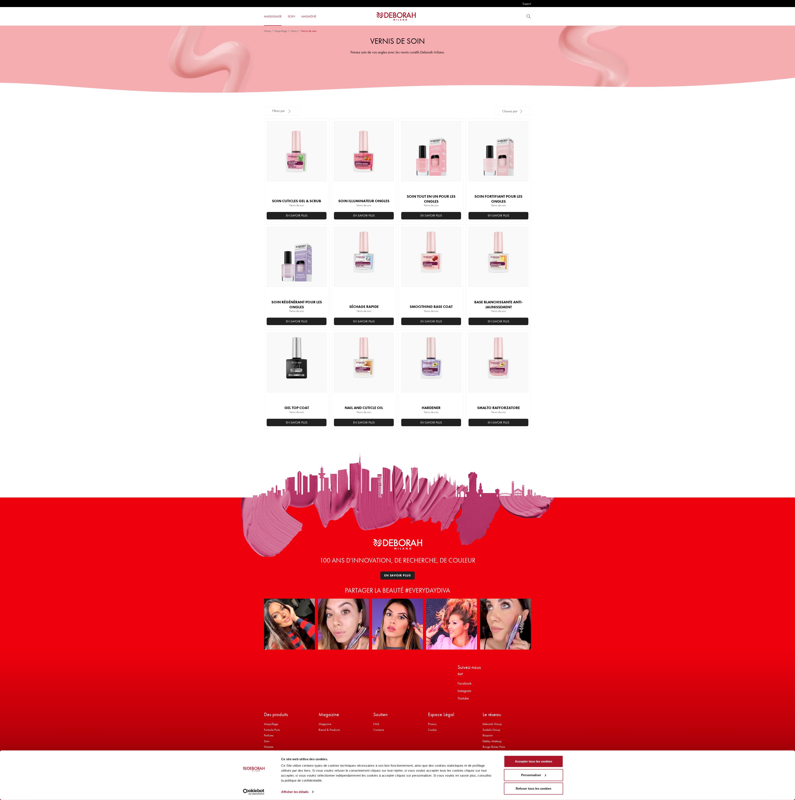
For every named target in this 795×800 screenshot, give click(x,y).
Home (267, 31)
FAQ (376, 724)
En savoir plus (498, 321)
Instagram (464, 690)
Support (527, 3)
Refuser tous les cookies (533, 788)
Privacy (432, 724)
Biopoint (488, 735)
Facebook (465, 683)
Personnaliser (531, 775)
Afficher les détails (294, 792)
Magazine (325, 724)
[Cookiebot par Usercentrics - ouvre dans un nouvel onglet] (254, 792)
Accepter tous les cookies (533, 761)
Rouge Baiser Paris (494, 747)
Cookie (432, 730)
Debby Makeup (492, 741)
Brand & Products (329, 730)
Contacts (378, 730)
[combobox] (513, 111)
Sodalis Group (491, 730)
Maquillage (280, 31)
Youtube (463, 698)
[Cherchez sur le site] (528, 16)
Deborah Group (492, 724)
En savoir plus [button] (296, 215)
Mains (294, 31)
